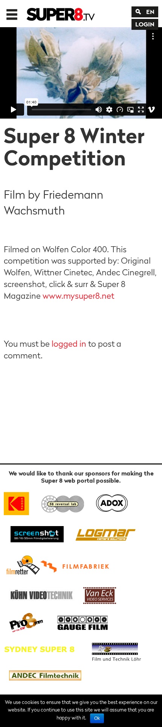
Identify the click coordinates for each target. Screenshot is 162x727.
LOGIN (144, 24)
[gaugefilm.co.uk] (78, 622)
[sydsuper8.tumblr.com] (43, 649)
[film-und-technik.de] (116, 649)
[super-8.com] (22, 565)
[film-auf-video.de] (40, 594)
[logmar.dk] (104, 533)
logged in (69, 344)
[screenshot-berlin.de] (37, 533)
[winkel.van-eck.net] (101, 594)
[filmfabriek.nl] (77, 565)
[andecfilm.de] (45, 676)
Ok (97, 718)
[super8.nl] (63, 502)
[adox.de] (111, 502)
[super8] (61, 13)
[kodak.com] (20, 502)
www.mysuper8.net (78, 296)
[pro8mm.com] (26, 622)
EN (150, 11)
